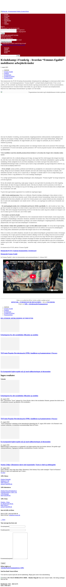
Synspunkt (7, 51)
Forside (6, 14)
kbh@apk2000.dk (5, 495)
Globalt (6, 49)
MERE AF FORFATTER (25, 318)
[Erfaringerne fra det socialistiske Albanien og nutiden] (10, 331)
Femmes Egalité (8, 71)
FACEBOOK (51, 302)
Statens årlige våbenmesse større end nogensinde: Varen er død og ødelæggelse (28, 465)
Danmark (6, 48)
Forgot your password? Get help (9, 35)
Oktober (6, 23)
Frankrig (6, 73)
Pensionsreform (8, 78)
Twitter (6, 17)
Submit (3, 563)
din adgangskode (21, 31)
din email (19, 40)
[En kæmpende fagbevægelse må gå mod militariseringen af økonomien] (10, 368)
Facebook (6, 16)
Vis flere (3, 472)
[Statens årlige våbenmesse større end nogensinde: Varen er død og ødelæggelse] (10, 461)
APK (5, 22)
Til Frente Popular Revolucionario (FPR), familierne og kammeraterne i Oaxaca (29, 353)
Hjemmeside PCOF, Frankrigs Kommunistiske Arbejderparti (18, 250)
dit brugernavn (20, 30)
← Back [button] (3, 519)
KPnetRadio (7, 20)
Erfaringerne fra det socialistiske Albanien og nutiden (19, 335)
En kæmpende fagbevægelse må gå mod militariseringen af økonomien (26, 371)
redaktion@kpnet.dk (14, 515)
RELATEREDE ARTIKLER (9, 318)
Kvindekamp (7, 75)
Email (5, 530)
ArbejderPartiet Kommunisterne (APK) (12, 568)
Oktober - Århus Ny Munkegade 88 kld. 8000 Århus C (7, 503)
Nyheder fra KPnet (9, 76)
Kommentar (6, 558)
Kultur (6, 52)
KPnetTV (6, 19)
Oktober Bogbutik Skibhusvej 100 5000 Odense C (6, 481)
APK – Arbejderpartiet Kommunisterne (36, 304)
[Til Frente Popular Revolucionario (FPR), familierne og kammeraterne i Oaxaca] (10, 350)
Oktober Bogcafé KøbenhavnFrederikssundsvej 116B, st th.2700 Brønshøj (9, 492)
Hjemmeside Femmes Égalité (9, 254)
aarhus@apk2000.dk (6, 507)
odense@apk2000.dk (6, 484)
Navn (5, 526)
